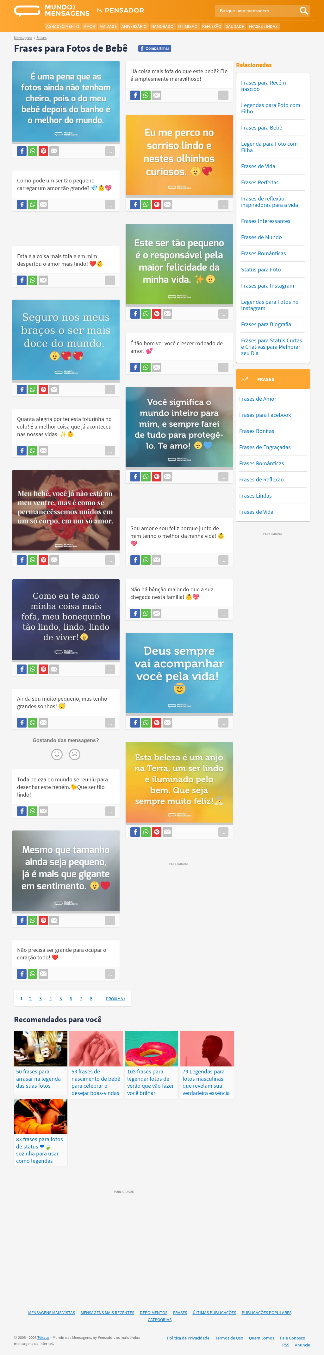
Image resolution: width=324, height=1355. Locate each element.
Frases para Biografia (266, 324)
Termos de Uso (229, 1338)
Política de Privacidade (188, 1338)
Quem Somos (261, 1338)
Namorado (162, 26)
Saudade (235, 26)
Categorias (159, 1319)
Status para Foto (261, 269)
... (110, 151)
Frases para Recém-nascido (264, 85)
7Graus (43, 1337)
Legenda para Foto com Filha (269, 147)
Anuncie (302, 1345)
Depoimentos (153, 1312)
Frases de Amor (257, 398)
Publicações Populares (266, 1312)
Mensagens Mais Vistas (51, 1312)
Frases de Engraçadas (265, 447)
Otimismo (187, 26)
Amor (89, 26)
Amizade (108, 26)
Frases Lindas (263, 26)
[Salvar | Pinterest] (43, 151)
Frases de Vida (258, 166)
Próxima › (115, 999)
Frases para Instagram (267, 285)
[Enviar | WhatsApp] (32, 151)
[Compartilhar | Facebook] (22, 151)
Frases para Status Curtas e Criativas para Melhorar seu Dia (271, 347)
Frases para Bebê (261, 127)
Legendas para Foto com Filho (270, 108)
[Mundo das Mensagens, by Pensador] (85, 11)
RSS (285, 1345)
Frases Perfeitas (260, 182)
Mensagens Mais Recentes (107, 1312)
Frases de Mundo (261, 237)
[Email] (54, 151)
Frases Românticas (263, 253)
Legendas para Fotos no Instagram (270, 305)
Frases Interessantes (265, 221)
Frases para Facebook (265, 414)
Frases (180, 1312)
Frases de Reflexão (261, 479)
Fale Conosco (292, 1338)
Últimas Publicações (214, 1312)
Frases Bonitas (256, 431)
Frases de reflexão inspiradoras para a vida (269, 201)
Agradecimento (62, 26)
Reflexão (211, 26)
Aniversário (134, 26)
